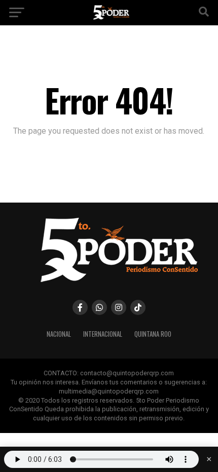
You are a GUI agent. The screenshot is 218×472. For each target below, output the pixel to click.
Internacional (102, 334)
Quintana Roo (152, 334)
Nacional (59, 334)
